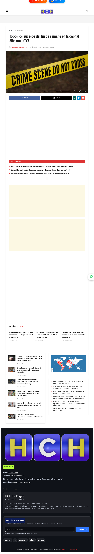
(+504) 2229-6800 (17, 475)
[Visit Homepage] (46, 11)
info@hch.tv (13, 472)
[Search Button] (87, 11)
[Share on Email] (83, 98)
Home (11, 30)
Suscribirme (82, 529)
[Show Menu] (7, 11)
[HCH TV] (47, 447)
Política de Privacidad (69, 550)
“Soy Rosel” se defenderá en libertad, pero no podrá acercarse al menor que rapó (29, 405)
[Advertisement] (47, 18)
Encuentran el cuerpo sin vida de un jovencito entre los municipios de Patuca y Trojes (28, 393)
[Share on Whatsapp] (74, 98)
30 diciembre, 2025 (36, 47)
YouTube (41, 540)
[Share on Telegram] (79, 98)
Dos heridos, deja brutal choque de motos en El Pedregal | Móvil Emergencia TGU (40, 170)
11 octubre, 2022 (67, 340)
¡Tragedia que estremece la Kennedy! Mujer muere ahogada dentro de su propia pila (29, 370)
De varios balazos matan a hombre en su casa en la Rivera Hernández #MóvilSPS (40, 174)
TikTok (32, 540)
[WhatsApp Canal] (91, 277)
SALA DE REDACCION (19, 47)
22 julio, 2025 (14, 340)
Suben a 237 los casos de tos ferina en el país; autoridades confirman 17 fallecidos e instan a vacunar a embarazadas (69, 403)
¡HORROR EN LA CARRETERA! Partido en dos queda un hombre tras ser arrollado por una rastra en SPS (29, 358)
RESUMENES (19, 30)
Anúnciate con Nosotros (21, 482)
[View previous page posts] (45, 178)
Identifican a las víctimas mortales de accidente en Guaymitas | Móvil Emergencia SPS (42, 167)
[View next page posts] (49, 178)
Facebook (7, 540)
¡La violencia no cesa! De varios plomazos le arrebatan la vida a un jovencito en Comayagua (28, 382)
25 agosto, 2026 (22, 363)
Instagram (22, 540)
